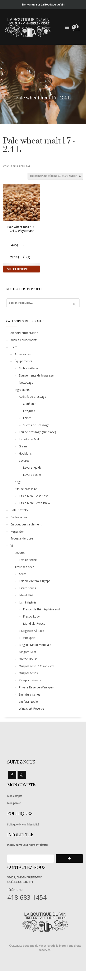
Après (23, 574)
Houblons (25, 453)
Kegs (18, 482)
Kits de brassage (26, 489)
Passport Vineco (30, 680)
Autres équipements (24, 340)
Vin (12, 545)
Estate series (27, 588)
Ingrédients (22, 390)
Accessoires (23, 354)
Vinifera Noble (28, 702)
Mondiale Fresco (34, 624)
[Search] (74, 304)
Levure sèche (32, 475)
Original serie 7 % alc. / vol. (37, 666)
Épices (27, 418)
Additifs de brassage (32, 397)
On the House (28, 659)
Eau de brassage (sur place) (37, 432)
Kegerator (17, 531)
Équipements (23, 361)
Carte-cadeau (19, 517)
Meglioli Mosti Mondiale (35, 645)
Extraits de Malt (29, 439)
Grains (23, 446)
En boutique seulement (26, 524)
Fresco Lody (31, 616)
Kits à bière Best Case (33, 496)
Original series (28, 673)
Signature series (29, 694)
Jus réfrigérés (28, 602)
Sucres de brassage (36, 425)
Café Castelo (19, 510)
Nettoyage (26, 382)
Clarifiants (29, 404)
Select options (17, 269)
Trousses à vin (24, 567)
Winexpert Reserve (31, 708)
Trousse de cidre (21, 538)
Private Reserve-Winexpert (36, 687)
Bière (14, 347)
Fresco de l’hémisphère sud (41, 609)
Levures (24, 461)
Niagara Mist (27, 652)
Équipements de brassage (36, 375)
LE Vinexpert (27, 638)
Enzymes (29, 411)
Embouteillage (28, 368)
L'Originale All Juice (31, 631)
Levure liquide (32, 467)
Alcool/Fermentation (24, 333)
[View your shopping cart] (76, 28)
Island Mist (26, 595)
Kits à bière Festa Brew (34, 503)
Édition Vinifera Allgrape (35, 581)
